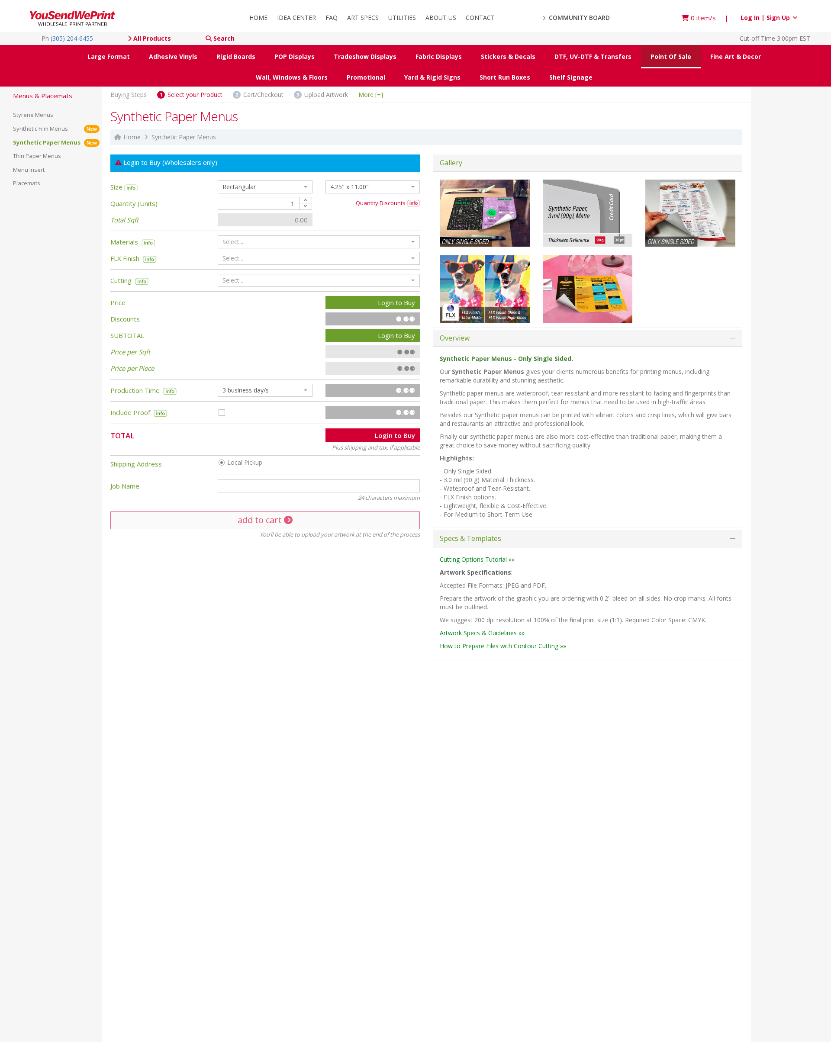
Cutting (122, 280)
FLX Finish (124, 258)
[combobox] (265, 186)
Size (117, 187)
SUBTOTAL (127, 335)
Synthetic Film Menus (55, 128)
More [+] (370, 94)
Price (118, 302)
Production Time (136, 390)
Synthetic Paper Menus (55, 142)
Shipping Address (136, 464)
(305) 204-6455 (72, 38)
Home (258, 17)
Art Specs (363, 17)
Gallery (451, 162)
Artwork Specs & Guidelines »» (482, 633)
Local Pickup (243, 463)
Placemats (26, 183)
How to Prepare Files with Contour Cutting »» (503, 646)
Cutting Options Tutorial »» (477, 559)
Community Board (578, 17)
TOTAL (122, 435)
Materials (124, 242)
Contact (480, 17)
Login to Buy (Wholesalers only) (169, 162)
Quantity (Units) (134, 203)
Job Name (124, 486)
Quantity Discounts (381, 203)
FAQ (331, 17)
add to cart (261, 520)
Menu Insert (29, 170)
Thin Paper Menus (37, 156)
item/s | (709, 17)
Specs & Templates (470, 538)
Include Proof (132, 412)
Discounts (125, 319)
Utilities (402, 17)
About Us (440, 17)
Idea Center (296, 17)
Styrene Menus (33, 115)
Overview (455, 338)
